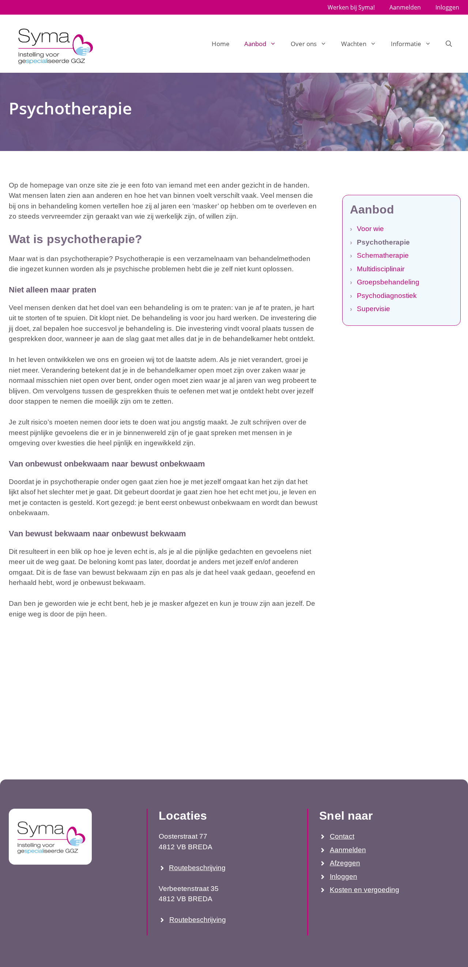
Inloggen (447, 7)
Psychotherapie (383, 242)
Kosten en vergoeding (364, 890)
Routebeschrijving (197, 868)
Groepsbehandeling (388, 282)
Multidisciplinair (380, 269)
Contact (342, 836)
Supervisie (373, 309)
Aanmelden (405, 7)
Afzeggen (345, 863)
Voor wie (370, 229)
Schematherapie (383, 255)
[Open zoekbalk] (448, 44)
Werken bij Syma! (351, 7)
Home (221, 43)
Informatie (406, 43)
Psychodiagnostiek (387, 295)
